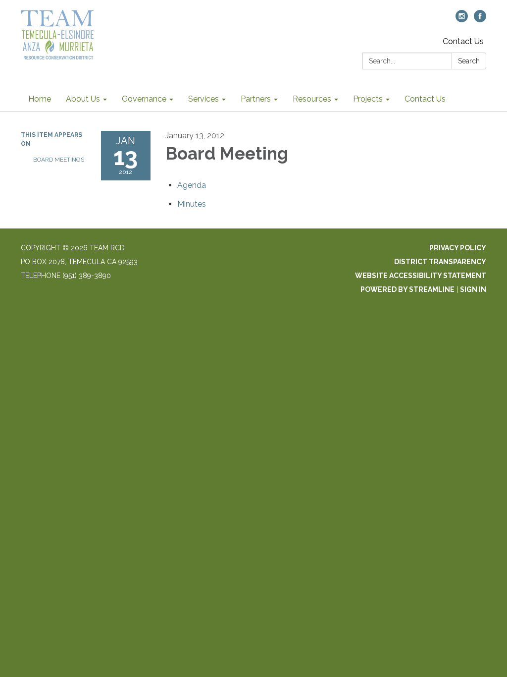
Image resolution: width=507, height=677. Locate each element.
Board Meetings (58, 159)
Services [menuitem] (203, 99)
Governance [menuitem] (144, 99)
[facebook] (480, 19)
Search (469, 61)
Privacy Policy (457, 248)
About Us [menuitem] (83, 99)
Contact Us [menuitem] (425, 99)
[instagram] (462, 19)
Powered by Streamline (407, 289)
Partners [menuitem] (256, 99)
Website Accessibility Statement (420, 276)
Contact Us (463, 41)
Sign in (473, 289)
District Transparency (440, 262)
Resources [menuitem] (312, 99)
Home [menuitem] (39, 99)
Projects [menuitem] (368, 99)
